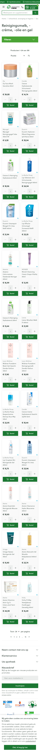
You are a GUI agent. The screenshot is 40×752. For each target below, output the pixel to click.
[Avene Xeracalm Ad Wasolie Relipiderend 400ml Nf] (29, 538)
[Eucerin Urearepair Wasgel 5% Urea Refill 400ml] (10, 210)
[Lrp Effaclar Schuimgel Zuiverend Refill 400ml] (29, 210)
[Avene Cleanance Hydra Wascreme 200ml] (29, 493)
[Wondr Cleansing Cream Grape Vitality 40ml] (29, 258)
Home (4, 19)
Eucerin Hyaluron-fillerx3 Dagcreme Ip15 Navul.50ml (28, 134)
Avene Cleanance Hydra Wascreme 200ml (28, 508)
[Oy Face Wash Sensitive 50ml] (10, 70)
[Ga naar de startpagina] (13, 7)
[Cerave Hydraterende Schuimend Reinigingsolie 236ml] (29, 70)
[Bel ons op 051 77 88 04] (22, 7)
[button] (20, 39)
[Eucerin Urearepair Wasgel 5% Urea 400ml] (29, 447)
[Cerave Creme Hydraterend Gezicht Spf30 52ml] (29, 398)
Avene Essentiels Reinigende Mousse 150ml (10, 508)
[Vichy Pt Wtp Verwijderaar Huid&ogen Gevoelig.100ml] (29, 587)
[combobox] (17, 12)
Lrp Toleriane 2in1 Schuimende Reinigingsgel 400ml (29, 180)
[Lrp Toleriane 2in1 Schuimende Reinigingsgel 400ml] (29, 164)
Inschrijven (20, 685)
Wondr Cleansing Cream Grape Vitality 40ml (29, 274)
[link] (11, 637)
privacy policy (6, 695)
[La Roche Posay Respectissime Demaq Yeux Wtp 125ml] (10, 398)
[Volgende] (28, 637)
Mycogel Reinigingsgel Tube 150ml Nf (10, 134)
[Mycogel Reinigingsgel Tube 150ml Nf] (10, 118)
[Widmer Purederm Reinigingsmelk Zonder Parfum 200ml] (29, 350)
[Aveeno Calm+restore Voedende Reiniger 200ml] (10, 258)
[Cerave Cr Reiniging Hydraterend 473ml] (10, 164)
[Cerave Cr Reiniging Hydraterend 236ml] (10, 307)
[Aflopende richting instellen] (28, 55)
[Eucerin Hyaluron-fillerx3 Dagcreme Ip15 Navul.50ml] (29, 118)
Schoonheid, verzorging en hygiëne (21, 19)
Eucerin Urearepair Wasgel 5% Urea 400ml (29, 462)
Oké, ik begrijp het (20, 747)
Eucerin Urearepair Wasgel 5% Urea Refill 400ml (10, 226)
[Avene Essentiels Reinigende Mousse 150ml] (10, 493)
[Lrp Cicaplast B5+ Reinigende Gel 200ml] (10, 447)
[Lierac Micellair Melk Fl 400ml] (29, 307)
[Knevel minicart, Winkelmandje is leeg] (27, 7)
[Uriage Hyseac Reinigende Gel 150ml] (10, 538)
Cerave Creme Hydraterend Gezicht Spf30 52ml (29, 414)
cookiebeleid (30, 741)
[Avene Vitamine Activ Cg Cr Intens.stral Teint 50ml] (10, 587)
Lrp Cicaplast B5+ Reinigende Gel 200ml (9, 462)
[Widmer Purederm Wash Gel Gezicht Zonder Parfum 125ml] (10, 350)
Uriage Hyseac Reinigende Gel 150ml (8, 554)
